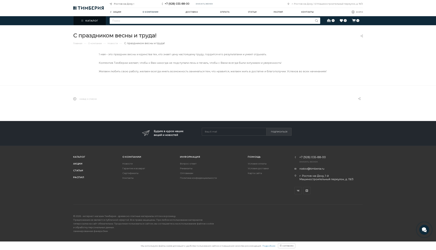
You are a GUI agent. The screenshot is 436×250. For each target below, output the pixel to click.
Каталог (79, 156)
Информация (190, 156)
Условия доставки (258, 168)
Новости (127, 163)
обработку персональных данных (94, 227)
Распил (78, 177)
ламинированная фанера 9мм (90, 231)
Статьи (78, 170)
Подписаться (279, 132)
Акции (78, 163)
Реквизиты (186, 168)
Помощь (254, 156)
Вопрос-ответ (188, 163)
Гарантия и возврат (133, 168)
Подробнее (268, 246)
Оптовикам (186, 173)
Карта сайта (255, 173)
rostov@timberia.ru (311, 168)
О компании (131, 156)
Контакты (128, 178)
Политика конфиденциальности (198, 178)
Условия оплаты (257, 163)
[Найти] (316, 21)
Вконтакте (298, 190)
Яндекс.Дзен (306, 190)
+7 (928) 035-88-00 (177, 3)
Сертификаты (130, 173)
